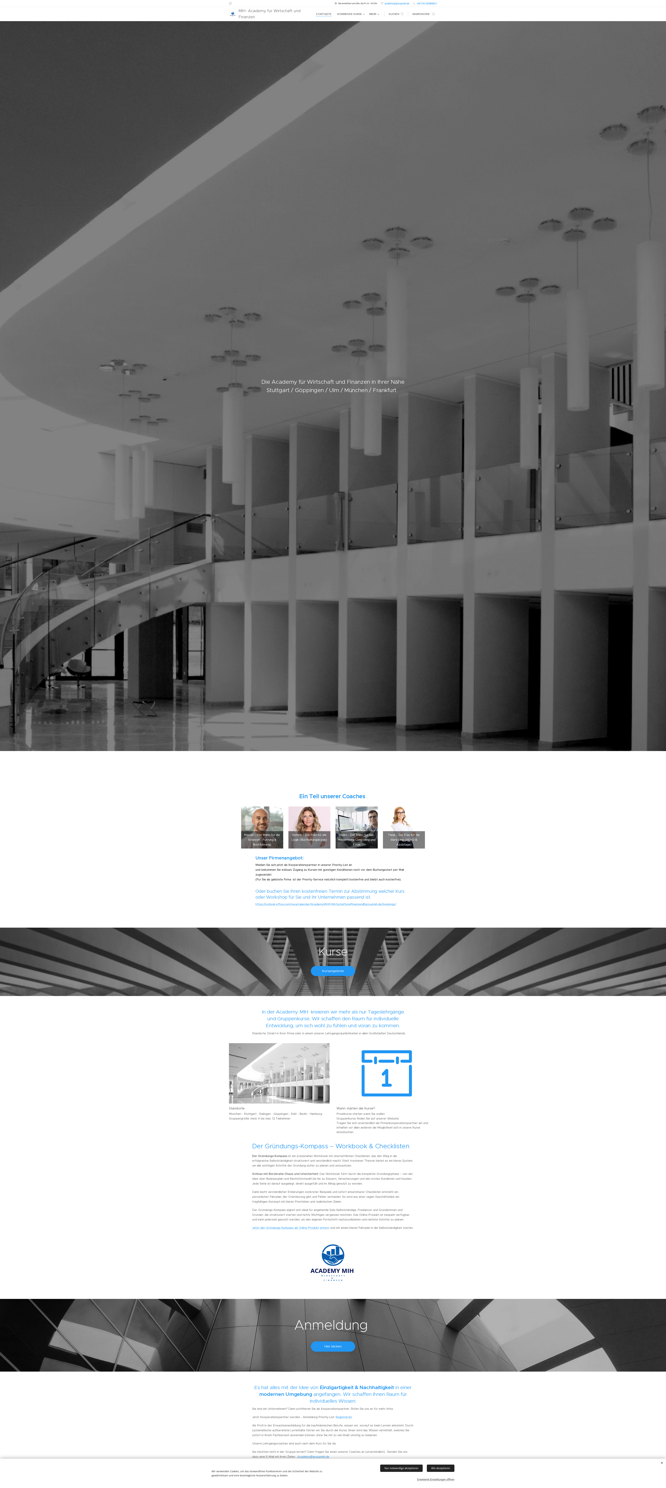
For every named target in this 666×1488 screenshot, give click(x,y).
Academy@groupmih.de (313, 1457)
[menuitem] (324, 14)
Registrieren (344, 1417)
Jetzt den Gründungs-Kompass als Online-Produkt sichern (290, 1228)
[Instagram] (230, 3)
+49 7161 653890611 (427, 3)
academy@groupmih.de (397, 3)
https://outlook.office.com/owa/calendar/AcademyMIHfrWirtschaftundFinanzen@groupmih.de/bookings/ (325, 904)
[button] (396, 14)
